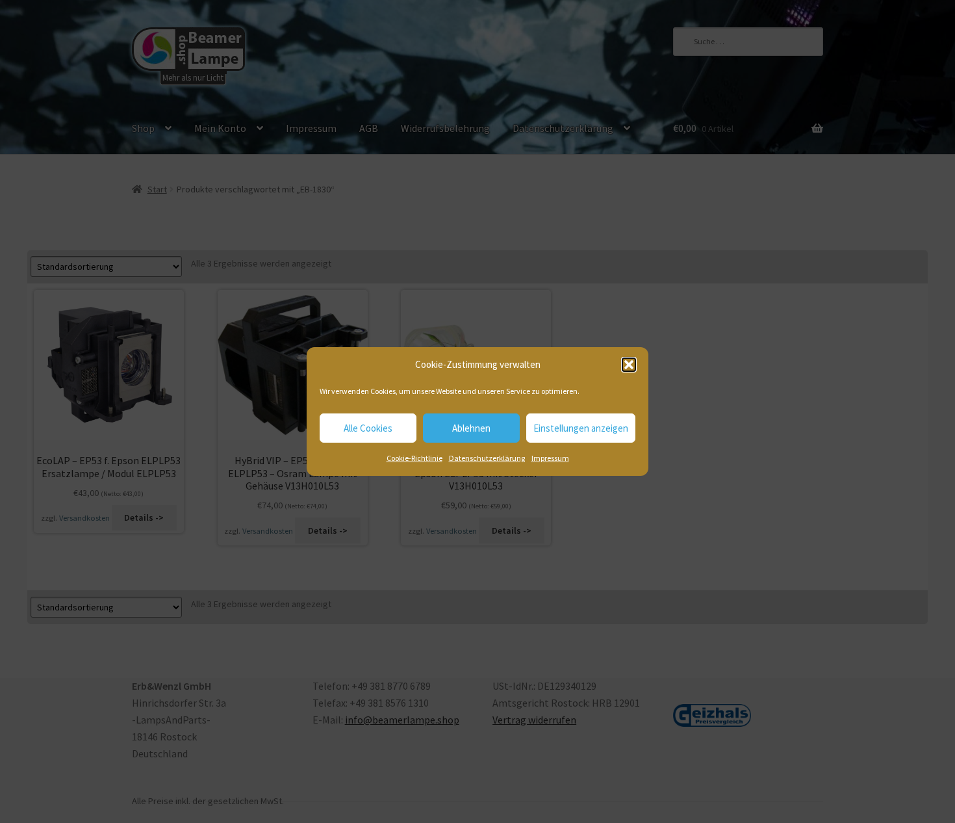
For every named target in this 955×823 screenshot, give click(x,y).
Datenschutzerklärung (487, 458)
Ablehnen (471, 428)
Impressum (550, 458)
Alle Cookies (368, 428)
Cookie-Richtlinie (414, 458)
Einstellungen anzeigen (580, 428)
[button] (628, 364)
